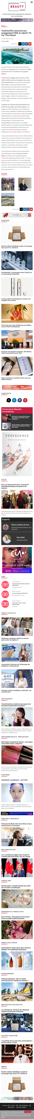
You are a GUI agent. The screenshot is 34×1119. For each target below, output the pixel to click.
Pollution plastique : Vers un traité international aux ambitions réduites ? (15, 979)
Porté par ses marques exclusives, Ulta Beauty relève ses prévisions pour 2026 (16, 352)
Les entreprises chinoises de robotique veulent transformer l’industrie (15, 1010)
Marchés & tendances (10, 818)
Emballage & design (9, 942)
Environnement (7, 973)
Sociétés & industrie (9, 1035)
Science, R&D (6, 880)
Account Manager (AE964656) (20, 593)
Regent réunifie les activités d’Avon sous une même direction (15, 378)
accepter (28, 1112)
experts (6, 519)
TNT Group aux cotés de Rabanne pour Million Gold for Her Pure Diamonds (16, 326)
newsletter (11, 1107)
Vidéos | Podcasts (8, 613)
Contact (13, 1105)
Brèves (3, 25)
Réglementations (8, 849)
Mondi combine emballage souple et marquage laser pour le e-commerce (16, 246)
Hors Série (5, 775)
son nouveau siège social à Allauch (19, 132)
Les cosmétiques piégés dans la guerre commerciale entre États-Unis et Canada (15, 855)
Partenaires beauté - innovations (12, 410)
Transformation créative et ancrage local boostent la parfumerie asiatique (16, 705)
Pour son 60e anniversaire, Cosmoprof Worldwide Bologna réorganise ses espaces (15, 486)
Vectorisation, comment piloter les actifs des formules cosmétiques (16, 886)
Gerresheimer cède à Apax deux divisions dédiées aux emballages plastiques (16, 948)
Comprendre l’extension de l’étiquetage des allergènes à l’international (15, 665)
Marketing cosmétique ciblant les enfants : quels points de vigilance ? (15, 639)
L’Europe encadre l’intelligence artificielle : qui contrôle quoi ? (16, 691)
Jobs (3, 576)
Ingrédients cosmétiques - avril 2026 (14, 780)
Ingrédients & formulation (12, 911)
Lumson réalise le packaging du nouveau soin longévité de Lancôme (16, 299)
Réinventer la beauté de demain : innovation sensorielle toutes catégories (17, 743)
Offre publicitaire (23, 1105)
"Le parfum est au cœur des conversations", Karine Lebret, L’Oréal (17, 1041)
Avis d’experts (7, 699)
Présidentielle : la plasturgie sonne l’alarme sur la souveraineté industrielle (16, 273)
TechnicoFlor (5, 78)
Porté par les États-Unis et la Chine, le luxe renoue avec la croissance (16, 824)
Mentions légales (21, 1107)
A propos (5, 1105)
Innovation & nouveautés (11, 1004)
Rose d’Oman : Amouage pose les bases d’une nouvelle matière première (15, 917)
